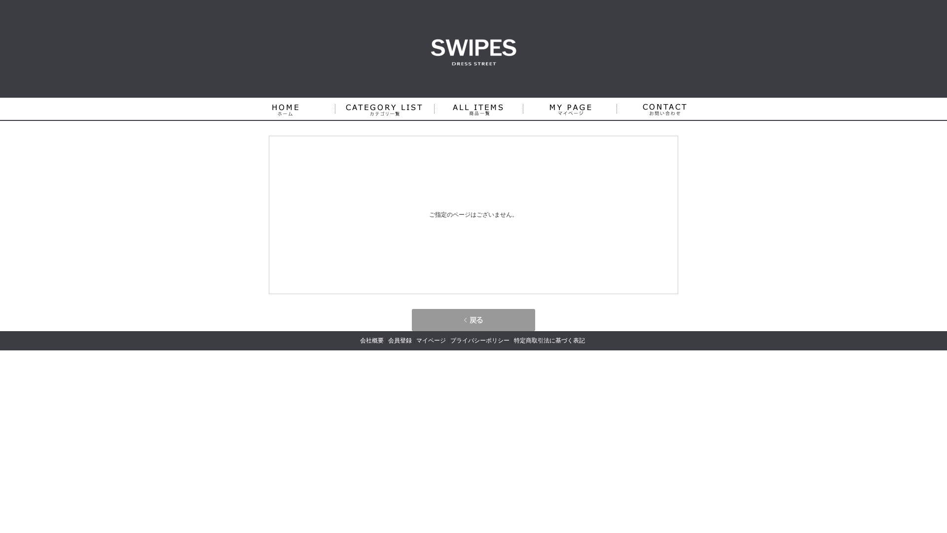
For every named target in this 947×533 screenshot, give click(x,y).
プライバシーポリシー (480, 340)
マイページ (431, 340)
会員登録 (400, 340)
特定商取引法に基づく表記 (549, 340)
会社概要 (372, 340)
